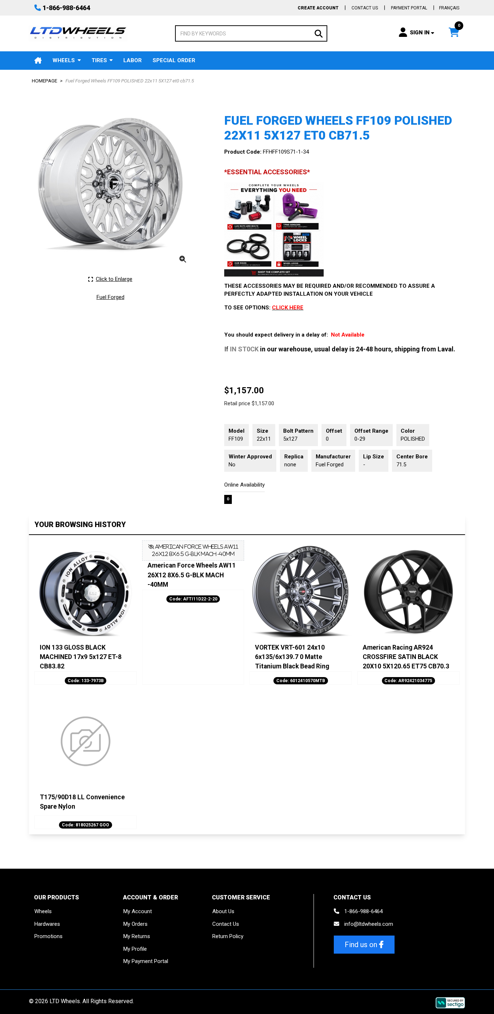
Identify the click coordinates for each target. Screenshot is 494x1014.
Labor (132, 60)
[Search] (318, 33)
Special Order (174, 60)
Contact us (365, 7)
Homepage (44, 81)
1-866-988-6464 (66, 8)
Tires (99, 60)
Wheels (63, 60)
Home (38, 60)
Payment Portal (409, 7)
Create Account (318, 7)
